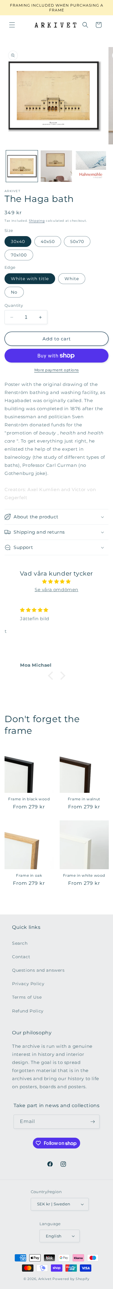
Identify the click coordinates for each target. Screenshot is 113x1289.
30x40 (18, 241)
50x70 (77, 241)
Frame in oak (29, 875)
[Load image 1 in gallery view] (22, 166)
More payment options (56, 370)
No (14, 292)
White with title (30, 278)
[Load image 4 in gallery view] (91, 166)
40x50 (48, 241)
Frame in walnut (84, 799)
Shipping (37, 221)
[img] (56, 581)
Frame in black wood (29, 799)
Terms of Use (27, 997)
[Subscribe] (92, 1122)
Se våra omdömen (56, 589)
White (71, 278)
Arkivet (45, 1279)
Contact (21, 956)
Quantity (14, 305)
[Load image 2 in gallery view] (56, 166)
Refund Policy (28, 1011)
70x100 (19, 255)
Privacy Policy (28, 983)
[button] (12, 24)
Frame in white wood (84, 875)
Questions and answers (38, 970)
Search (20, 943)
